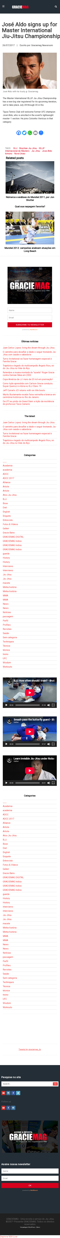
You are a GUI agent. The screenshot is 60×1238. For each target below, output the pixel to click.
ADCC (6, 474)
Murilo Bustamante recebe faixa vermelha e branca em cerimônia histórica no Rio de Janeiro (29, 396)
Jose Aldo (47, 151)
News (6, 604)
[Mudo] (48, 705)
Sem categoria (10, 637)
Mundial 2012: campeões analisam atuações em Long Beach (30, 249)
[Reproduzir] (6, 705)
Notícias (7, 612)
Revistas (7, 629)
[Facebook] (13, 1093)
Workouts (7, 666)
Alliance (6, 482)
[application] (30, 692)
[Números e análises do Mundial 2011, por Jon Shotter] (30, 177)
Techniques (8, 641)
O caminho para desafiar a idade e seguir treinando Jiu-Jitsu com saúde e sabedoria (29, 353)
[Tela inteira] (53, 705)
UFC (5, 658)
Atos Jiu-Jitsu (10, 495)
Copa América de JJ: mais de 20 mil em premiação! (28, 379)
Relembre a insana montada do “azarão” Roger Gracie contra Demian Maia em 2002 (28, 373)
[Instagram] (8, 1093)
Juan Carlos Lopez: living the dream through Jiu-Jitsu (29, 347)
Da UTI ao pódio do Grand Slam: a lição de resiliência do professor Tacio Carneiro (28, 402)
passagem (8, 616)
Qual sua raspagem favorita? (30, 206)
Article (6, 486)
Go (55, 1084)
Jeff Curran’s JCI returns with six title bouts (24, 390)
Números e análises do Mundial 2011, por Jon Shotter (30, 198)
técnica (6, 650)
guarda (6, 553)
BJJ (15, 148)
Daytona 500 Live (8, 1236)
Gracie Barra (9, 532)
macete (6, 583)
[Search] (56, 6)
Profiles (7, 625)
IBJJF (42, 148)
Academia (7, 465)
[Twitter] (18, 1093)
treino (5, 654)
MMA (5, 595)
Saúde (6, 633)
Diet (5, 507)
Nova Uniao (19, 153)
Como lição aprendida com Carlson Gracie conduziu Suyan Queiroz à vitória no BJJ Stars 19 (28, 384)
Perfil (5, 620)
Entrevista (8, 520)
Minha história (9, 587)
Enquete (7, 516)
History (6, 557)
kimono (8, 153)
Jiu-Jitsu (35, 151)
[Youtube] (3, 1093)
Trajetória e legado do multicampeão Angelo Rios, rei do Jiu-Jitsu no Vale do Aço (28, 367)
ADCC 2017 (8, 478)
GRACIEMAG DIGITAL (13, 537)
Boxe (5, 503)
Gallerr (6, 528)
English (6, 511)
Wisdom (7, 662)
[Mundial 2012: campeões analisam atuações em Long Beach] (30, 228)
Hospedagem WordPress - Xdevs (30, 1227)
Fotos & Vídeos (10, 524)
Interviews (8, 566)
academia (7, 469)
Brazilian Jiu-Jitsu (28, 148)
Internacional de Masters (17, 151)
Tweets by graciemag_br (30, 1049)
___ (5, 461)
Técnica (6, 645)
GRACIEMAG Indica (12, 541)
